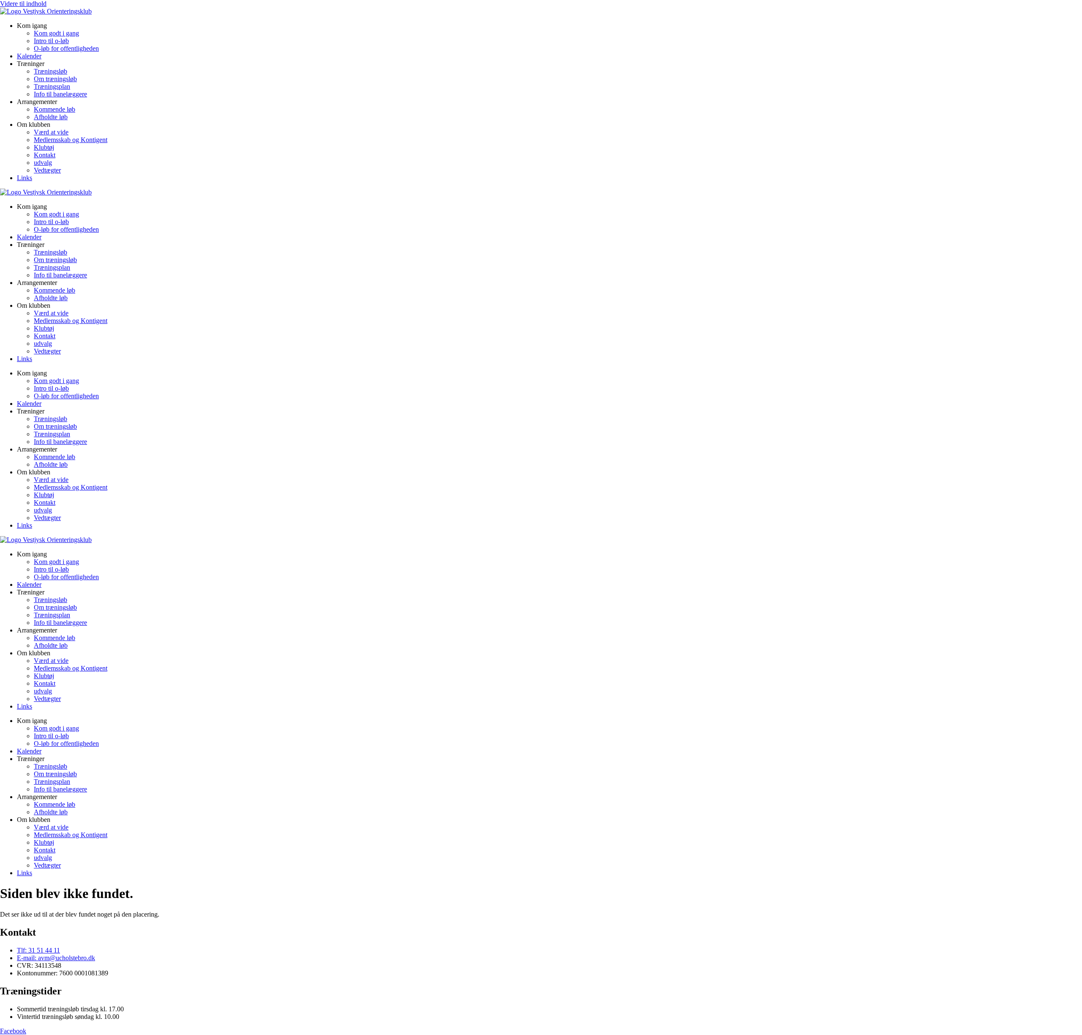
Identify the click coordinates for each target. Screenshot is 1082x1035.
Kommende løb (54, 109)
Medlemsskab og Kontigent (70, 139)
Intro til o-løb (51, 40)
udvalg (43, 162)
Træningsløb (50, 71)
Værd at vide (51, 132)
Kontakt (44, 155)
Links (24, 177)
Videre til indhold (23, 3)
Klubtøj (44, 147)
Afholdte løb (51, 116)
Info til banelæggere (60, 94)
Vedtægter (47, 170)
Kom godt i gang (56, 33)
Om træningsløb (55, 78)
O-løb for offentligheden (66, 48)
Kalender (29, 56)
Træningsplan (52, 86)
